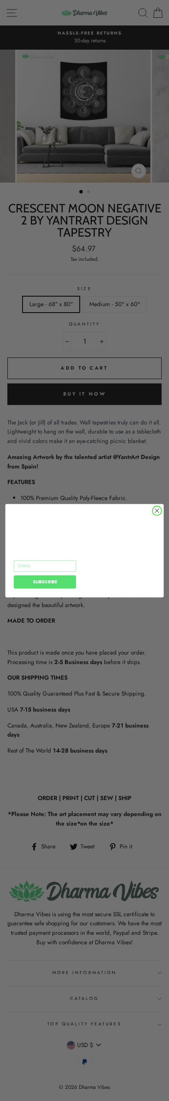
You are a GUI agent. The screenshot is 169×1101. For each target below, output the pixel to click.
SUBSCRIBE (45, 582)
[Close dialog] (157, 510)
